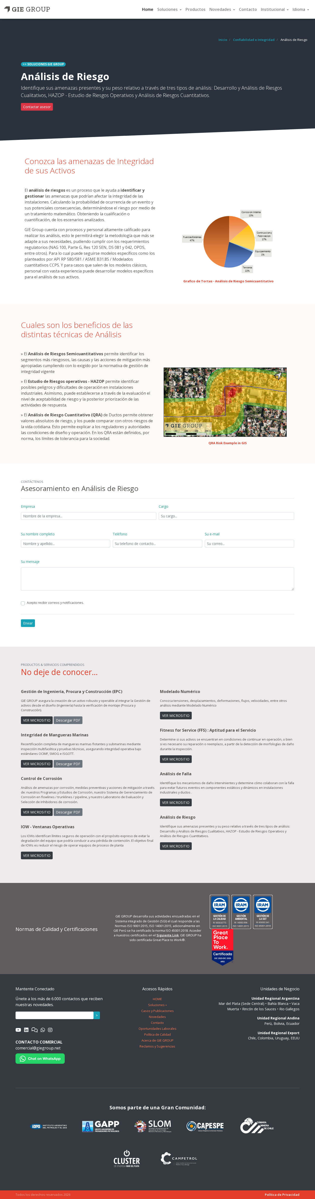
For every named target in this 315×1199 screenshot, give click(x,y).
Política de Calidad (157, 1034)
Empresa (28, 506)
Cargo (163, 506)
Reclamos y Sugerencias (157, 1046)
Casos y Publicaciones (157, 1011)
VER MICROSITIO (36, 720)
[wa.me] (40, 1058)
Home (147, 9)
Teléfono (120, 534)
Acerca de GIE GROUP (157, 1040)
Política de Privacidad (282, 1194)
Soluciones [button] (168, 9)
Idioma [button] (299, 9)
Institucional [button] (273, 9)
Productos (195, 9)
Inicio (223, 39)
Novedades (157, 1016)
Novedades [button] (220, 9)
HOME (157, 999)
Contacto (248, 9)
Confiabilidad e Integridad (254, 39)
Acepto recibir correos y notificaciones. (55, 602)
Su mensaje (30, 561)
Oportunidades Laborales (157, 1028)
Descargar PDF (68, 720)
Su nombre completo (38, 534)
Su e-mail (212, 534)
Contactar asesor (37, 106)
